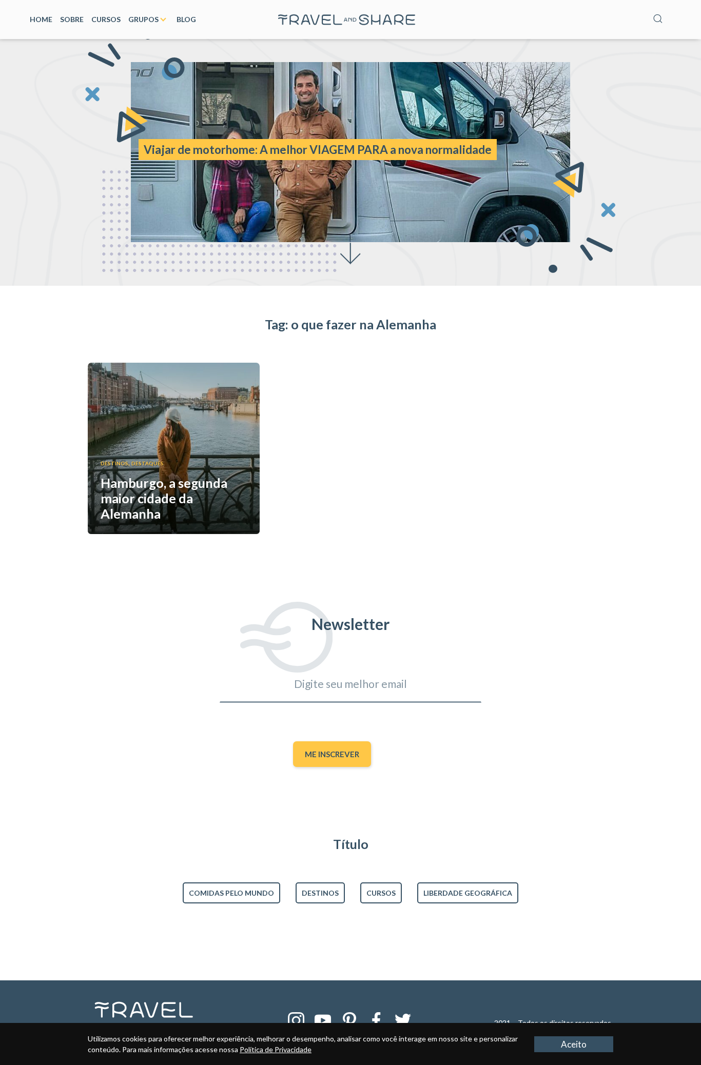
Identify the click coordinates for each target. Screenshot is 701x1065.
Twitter (403, 1020)
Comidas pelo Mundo (231, 893)
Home (41, 19)
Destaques (147, 463)
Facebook (376, 1020)
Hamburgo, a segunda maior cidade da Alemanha (164, 498)
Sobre (72, 19)
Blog (186, 19)
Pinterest (349, 1020)
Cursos (106, 19)
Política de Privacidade (275, 1049)
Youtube (323, 1020)
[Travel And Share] (347, 16)
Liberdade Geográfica (467, 893)
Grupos (143, 19)
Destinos (114, 463)
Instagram (296, 1020)
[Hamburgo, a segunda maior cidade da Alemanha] (174, 367)
